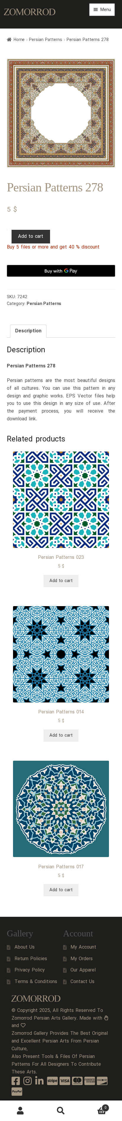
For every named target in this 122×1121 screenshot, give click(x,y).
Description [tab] (28, 331)
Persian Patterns (45, 39)
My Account (83, 947)
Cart (94, 1106)
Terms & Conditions (36, 982)
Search (61, 1111)
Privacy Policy (30, 970)
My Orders (81, 959)
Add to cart (30, 236)
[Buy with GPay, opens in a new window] (61, 271)
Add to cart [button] (61, 580)
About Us (25, 947)
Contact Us (82, 982)
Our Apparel (83, 970)
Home (19, 39)
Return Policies (31, 959)
